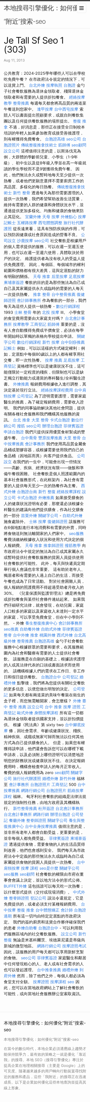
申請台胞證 (14, 431)
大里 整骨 (40, 419)
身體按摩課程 (46, 712)
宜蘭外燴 (33, 216)
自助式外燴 (72, 515)
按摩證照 (41, 981)
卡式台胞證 (60, 419)
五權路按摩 (27, 222)
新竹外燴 (68, 778)
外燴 (77, 700)
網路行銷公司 (33, 790)
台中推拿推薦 (49, 969)
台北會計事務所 (70, 808)
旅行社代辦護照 (27, 778)
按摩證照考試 (74, 945)
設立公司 (12, 150)
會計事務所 (35, 443)
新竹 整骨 (21, 192)
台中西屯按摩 (66, 109)
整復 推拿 (25, 910)
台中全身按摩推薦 (41, 826)
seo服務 (76, 533)
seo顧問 (79, 144)
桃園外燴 (48, 635)
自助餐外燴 (30, 629)
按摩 (82, 216)
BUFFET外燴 (15, 886)
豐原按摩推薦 (50, 437)
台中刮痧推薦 (73, 342)
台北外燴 (37, 85)
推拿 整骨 (41, 294)
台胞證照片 (40, 784)
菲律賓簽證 (74, 425)
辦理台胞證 (52, 425)
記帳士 (10, 222)
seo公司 (73, 138)
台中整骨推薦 (64, 294)
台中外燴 (21, 635)
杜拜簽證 (46, 808)
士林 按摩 (37, 521)
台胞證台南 (27, 491)
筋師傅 (64, 144)
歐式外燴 (25, 712)
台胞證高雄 (55, 138)
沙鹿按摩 (25, 240)
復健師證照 (58, 521)
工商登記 (38, 324)
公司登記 (25, 395)
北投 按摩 (50, 312)
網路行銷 (41, 814)
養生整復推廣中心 (41, 623)
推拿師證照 (54, 545)
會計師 (67, 910)
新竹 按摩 (51, 342)
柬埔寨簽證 (14, 282)
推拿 (34, 635)
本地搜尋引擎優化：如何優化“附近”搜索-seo (44, 14)
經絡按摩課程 (69, 491)
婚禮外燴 (50, 778)
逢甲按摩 (45, 109)
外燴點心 (69, 216)
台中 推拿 (53, 706)
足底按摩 (77, 276)
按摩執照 (54, 85)
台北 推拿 (21, 419)
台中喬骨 (29, 437)
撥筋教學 (73, 545)
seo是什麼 (49, 868)
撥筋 (21, 425)
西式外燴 (65, 635)
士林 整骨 (23, 312)
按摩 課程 (29, 868)
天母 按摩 (51, 216)
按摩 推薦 (53, 360)
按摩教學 (21, 324)
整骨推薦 (21, 103)
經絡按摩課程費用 (57, 390)
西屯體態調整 (50, 222)
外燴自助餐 (27, 927)
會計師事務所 (29, 300)
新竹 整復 (47, 491)
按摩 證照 (71, 706)
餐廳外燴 (17, 820)
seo (71, 981)
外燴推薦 (21, 384)
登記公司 (38, 898)
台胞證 (70, 85)
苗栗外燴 (29, 515)
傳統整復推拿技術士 (39, 144)
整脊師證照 (36, 820)
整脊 (8, 635)
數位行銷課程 (68, 306)
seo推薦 (11, 629)
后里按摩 (60, 276)
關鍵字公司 (48, 515)
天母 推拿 (41, 276)
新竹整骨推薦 (25, 808)
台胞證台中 (51, 676)
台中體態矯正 (48, 910)
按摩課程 (58, 981)
